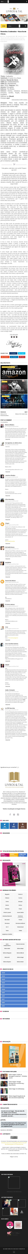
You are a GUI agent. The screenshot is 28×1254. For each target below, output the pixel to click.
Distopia (20, 901)
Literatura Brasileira (5, 38)
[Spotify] (14, 814)
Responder (8, 439)
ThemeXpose (22, 1249)
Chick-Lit (20, 894)
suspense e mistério (7, 934)
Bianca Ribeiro (9, 425)
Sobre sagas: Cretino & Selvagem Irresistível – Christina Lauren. (18, 1076)
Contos (20, 898)
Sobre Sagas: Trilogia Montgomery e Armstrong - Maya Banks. (16, 1083)
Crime (7, 901)
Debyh (7, 665)
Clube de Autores (20, 944)
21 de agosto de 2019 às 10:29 (12, 691)
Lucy (6, 627)
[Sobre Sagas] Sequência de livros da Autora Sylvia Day (17, 1097)
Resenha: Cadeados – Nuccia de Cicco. (13, 390)
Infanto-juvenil (7, 912)
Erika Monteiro (9, 499)
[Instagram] (18, 814)
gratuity (3, 1120)
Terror (7, 930)
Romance (16, 39)
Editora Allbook (20, 953)
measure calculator (6, 1130)
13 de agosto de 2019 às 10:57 (12, 645)
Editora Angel (20, 957)
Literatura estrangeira (20, 916)
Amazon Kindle (5, 396)
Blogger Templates (8, 1249)
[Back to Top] (14, 1252)
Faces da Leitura (10, 581)
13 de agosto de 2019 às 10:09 (12, 628)
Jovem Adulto (20, 912)
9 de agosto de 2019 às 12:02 (12, 501)
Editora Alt (7, 957)
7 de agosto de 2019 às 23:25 (12, 444)
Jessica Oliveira (10, 475)
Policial (20, 919)
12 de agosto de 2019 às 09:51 (12, 525)
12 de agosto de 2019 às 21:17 (12, 606)
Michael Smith (5, 1108)
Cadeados (20, 36)
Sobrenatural (20, 927)
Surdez (20, 39)
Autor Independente (7, 944)
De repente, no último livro (13, 443)
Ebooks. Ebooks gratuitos (8, 367)
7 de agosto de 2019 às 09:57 (12, 426)
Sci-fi (7, 927)
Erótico (20, 905)
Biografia (7, 894)
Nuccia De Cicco (9, 39)
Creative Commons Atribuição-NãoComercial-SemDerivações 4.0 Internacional (14, 1143)
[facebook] (26, 1)
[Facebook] (10, 814)
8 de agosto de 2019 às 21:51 (12, 477)
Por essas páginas (13, 638)
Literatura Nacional (7, 916)
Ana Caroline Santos (11, 644)
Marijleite (8, 562)
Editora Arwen (20, 961)
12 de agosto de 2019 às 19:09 (12, 582)
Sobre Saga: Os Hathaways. (16, 1089)
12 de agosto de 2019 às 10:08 (12, 548)
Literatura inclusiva (14, 38)
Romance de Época (20, 923)
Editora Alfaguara (7, 953)
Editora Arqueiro (7, 961)
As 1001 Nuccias (10, 708)
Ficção (20, 908)
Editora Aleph (20, 948)
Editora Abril (7, 948)
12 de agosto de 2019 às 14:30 (12, 564)
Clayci (7, 523)
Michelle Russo (9, 547)
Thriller (20, 930)
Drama (25, 36)
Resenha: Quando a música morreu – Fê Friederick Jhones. (13, 404)
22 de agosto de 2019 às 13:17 (12, 710)
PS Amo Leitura (10, 604)
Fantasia (7, 908)
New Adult (7, 919)
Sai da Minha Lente (10, 541)
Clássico (7, 898)
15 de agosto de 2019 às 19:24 (12, 666)
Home (3, 26)
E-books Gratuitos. (7, 376)
